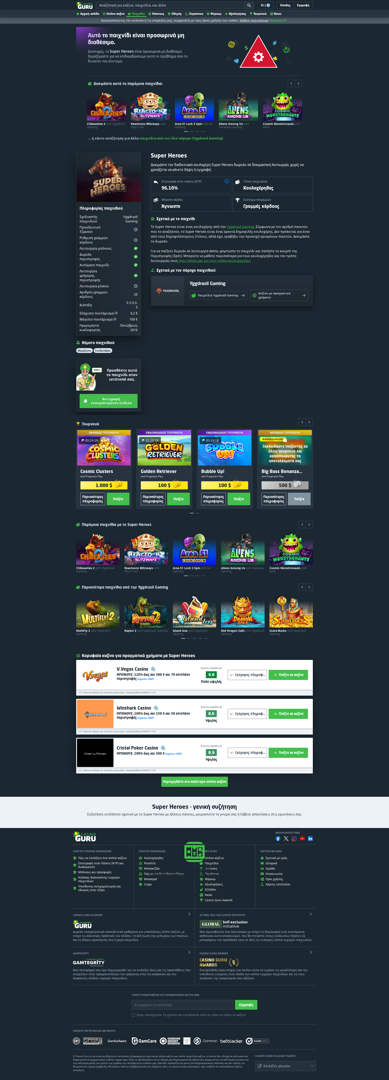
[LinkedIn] (310, 838)
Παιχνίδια (138, 14)
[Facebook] (278, 838)
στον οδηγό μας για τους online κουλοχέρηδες (214, 260)
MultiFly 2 (93, 632)
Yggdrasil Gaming (240, 226)
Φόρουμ (216, 14)
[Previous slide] (291, 83)
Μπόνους (158, 14)
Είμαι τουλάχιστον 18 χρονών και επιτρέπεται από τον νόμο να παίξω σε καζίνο (191, 1015)
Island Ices (190, 632)
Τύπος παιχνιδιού (255, 181)
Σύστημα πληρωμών (257, 200)
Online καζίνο (116, 14)
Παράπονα (196, 14)
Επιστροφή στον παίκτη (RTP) (181, 181)
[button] (116, 313)
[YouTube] (302, 838)
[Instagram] (294, 838)
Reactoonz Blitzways (148, 125)
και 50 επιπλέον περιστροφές (153, 715)
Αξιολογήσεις (237, 14)
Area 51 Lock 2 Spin (194, 125)
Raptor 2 (146, 630)
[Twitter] (286, 838)
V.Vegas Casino (133, 669)
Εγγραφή (246, 1005)
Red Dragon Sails (242, 632)
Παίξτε (118, 499)
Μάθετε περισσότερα (254, 20)
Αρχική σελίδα (89, 14)
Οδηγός (177, 14)
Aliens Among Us (234, 125)
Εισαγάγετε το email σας (148, 1002)
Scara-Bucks (287, 632)
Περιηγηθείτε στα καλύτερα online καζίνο (194, 781)
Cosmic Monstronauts (281, 125)
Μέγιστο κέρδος (172, 200)
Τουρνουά (260, 14)
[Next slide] (298, 83)
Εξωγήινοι (84, 350)
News (277, 14)
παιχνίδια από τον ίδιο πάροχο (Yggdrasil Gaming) (181, 138)
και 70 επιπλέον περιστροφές (153, 676)
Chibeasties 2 (106, 125)
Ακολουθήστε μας (288, 832)
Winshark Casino (134, 708)
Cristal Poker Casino (138, 748)
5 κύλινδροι (103, 350)
